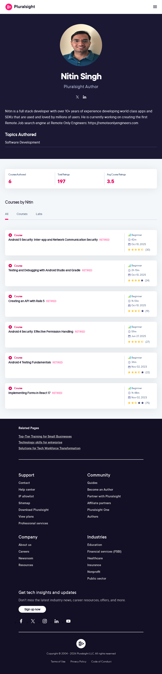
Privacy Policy (78, 661)
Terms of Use (58, 661)
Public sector (96, 578)
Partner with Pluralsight (104, 496)
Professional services (33, 523)
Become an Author (100, 489)
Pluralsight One (98, 510)
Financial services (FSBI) (104, 551)
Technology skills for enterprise (40, 442)
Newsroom (26, 558)
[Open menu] (155, 6)
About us (25, 544)
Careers (24, 551)
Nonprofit (93, 571)
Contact (24, 483)
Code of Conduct (101, 661)
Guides (92, 483)
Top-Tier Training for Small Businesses (45, 436)
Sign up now (32, 609)
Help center (27, 489)
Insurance (94, 565)
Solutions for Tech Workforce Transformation (49, 448)
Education (94, 544)
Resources (26, 565)
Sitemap (24, 503)
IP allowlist (26, 496)
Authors (92, 516)
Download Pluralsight (34, 510)
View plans (26, 516)
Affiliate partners (99, 503)
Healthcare (95, 558)
